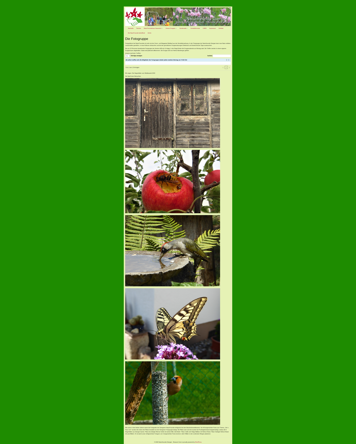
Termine (138, 28)
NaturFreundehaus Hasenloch (153, 28)
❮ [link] (223, 67)
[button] (226, 60)
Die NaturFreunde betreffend (136, 33)
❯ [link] (229, 67)
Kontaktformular (195, 28)
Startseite (131, 28)
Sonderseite (183, 28)
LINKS (204, 28)
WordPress (198, 442)
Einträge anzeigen (136, 55)
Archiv (149, 33)
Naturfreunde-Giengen (207, 18)
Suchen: (209, 55)
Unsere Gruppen (171, 28)
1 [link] (226, 67)
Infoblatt (221, 28)
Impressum (212, 28)
